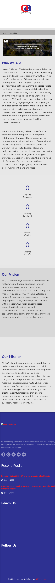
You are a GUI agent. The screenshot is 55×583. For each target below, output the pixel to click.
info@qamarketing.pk (14, 23)
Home (4, 33)
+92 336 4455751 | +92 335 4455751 (19, 26)
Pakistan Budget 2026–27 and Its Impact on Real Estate (25, 476)
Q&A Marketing (41, 579)
